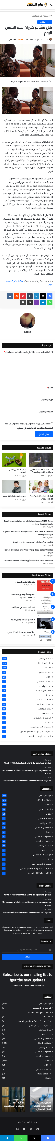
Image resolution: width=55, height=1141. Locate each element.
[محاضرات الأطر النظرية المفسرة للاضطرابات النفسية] (45, 598)
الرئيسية (47, 16)
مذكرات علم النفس (43, 704)
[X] (43, 296)
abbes (46, 39)
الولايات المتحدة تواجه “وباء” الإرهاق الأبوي (41, 497)
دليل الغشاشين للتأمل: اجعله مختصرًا (14, 1107)
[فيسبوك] (49, 296)
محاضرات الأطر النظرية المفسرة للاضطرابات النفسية (23, 596)
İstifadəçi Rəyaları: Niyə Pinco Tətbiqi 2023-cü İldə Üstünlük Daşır (29, 551)
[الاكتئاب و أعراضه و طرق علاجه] (45, 623)
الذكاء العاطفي (44, 681)
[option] (41, 1099)
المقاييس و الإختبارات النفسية (39, 736)
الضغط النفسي (45, 672)
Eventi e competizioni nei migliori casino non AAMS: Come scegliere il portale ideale (28, 522)
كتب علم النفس (45, 686)
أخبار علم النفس (36, 16)
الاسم (50, 387)
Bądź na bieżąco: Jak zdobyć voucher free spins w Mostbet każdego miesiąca (28, 533)
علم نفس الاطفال (44, 663)
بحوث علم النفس (44, 708)
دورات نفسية (46, 713)
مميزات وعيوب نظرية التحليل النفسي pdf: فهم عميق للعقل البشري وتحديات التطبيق (41, 1102)
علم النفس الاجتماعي (42, 690)
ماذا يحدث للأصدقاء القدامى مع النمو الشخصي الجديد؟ (41, 471)
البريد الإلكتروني (46, 399)
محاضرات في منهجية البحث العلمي (21, 632)
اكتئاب (48, 676)
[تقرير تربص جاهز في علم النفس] (45, 611)
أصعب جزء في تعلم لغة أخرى (14, 496)
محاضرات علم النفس (43, 699)
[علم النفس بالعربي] (36, 4)
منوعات (48, 695)
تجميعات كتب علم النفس (40, 726)
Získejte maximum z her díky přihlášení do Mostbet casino (28, 560)
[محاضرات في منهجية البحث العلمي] (45, 636)
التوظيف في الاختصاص (42, 717)
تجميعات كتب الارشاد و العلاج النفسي (35, 731)
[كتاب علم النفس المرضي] (45, 585)
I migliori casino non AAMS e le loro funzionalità (33, 542)
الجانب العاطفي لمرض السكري (17, 471)
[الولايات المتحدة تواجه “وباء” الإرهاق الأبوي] (41, 486)
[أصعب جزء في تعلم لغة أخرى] (14, 486)
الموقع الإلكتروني (46, 411)
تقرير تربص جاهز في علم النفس (23, 607)
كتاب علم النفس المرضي (25, 582)
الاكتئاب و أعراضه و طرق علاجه (23, 619)
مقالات (48, 667)
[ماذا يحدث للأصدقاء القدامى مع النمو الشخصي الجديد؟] (41, 460)
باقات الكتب (46, 722)
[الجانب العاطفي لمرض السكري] (14, 460)
